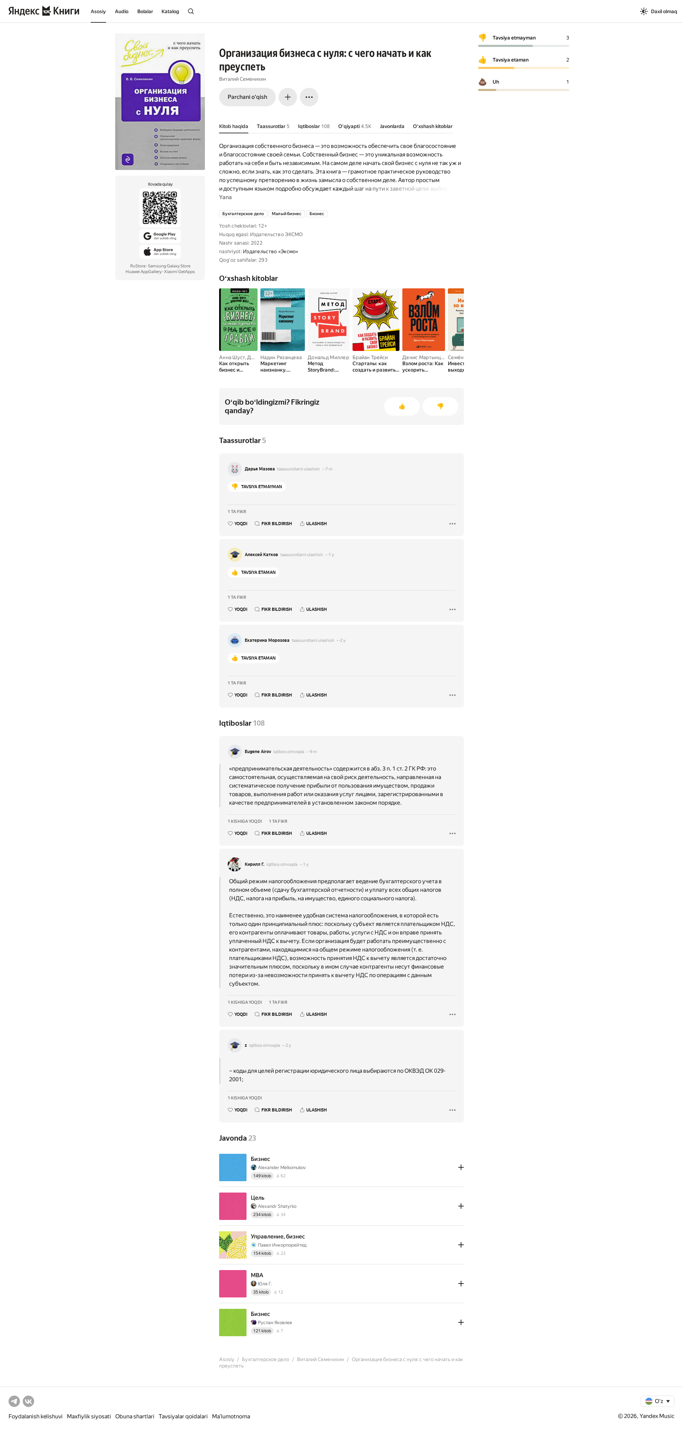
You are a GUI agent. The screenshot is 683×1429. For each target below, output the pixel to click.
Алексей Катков (261, 554)
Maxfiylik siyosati (89, 1416)
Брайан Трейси (370, 357)
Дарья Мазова (260, 468)
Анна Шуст (232, 357)
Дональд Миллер (328, 357)
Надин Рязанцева (281, 357)
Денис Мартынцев (424, 357)
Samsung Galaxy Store (169, 265)
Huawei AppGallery (144, 271)
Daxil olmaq (664, 11)
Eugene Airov (258, 751)
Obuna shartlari (134, 1416)
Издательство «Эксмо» (270, 251)
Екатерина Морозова (267, 640)
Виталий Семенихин (242, 79)
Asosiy (98, 11)
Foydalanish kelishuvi (36, 1416)
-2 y (342, 640)
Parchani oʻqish (247, 97)
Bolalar (145, 11)
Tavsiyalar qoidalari (183, 1416)
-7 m (328, 468)
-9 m (312, 751)
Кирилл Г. (254, 864)
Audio (121, 11)
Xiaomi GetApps (179, 271)
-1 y (330, 554)
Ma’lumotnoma (231, 1416)
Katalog (170, 11)
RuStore (137, 265)
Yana (225, 197)
